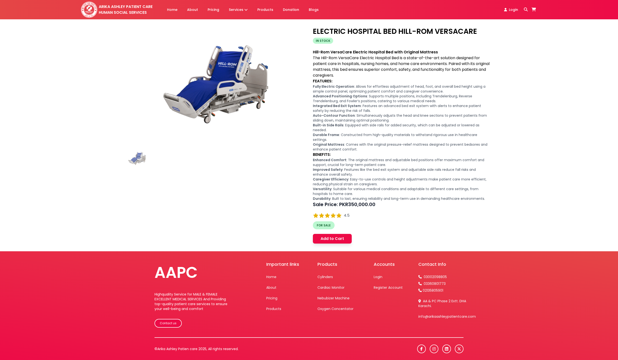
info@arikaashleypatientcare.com (447, 316)
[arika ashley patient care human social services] (89, 9)
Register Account (388, 287)
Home (172, 9)
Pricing (213, 9)
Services (236, 9)
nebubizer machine (333, 298)
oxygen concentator (335, 308)
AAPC (176, 272)
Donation (291, 9)
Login (513, 9)
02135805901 (433, 290)
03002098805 (435, 276)
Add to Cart (332, 238)
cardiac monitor (330, 287)
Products (265, 9)
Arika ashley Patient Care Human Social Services (126, 9)
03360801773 (434, 283)
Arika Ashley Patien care (177, 348)
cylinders (325, 276)
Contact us (168, 323)
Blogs (314, 9)
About (192, 9)
